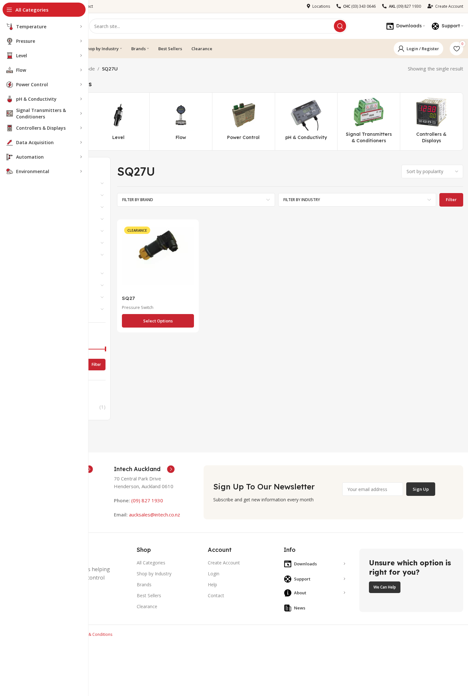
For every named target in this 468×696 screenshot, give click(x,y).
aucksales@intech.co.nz (154, 514)
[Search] (340, 26)
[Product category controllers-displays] (431, 121)
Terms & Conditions (94, 634)
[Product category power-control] (243, 121)
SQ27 (128, 298)
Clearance (147, 606)
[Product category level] (118, 121)
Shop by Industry (154, 574)
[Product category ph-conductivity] (306, 121)
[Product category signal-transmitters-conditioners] (369, 121)
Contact (216, 595)
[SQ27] (158, 258)
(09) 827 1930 (147, 500)
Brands (144, 584)
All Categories (151, 563)
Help (212, 584)
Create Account (224, 563)
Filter (96, 364)
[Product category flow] (181, 121)
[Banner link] (411, 580)
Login (213, 574)
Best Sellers (149, 595)
